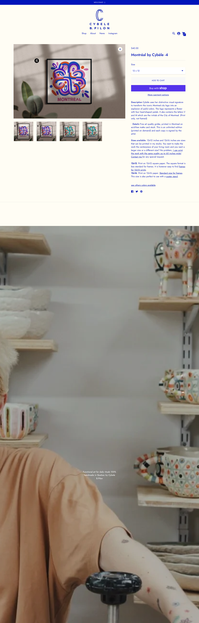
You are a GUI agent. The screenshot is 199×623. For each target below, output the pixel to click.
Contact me (136, 156)
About (93, 33)
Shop (84, 33)
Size (133, 64)
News (102, 33)
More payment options (158, 95)
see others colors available (143, 185)
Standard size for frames (171, 173)
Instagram (112, 33)
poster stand (172, 176)
